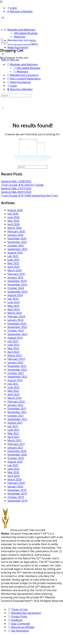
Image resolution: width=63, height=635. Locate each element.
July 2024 (12, 299)
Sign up (14, 59)
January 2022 (15, 405)
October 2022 (15, 373)
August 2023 (15, 337)
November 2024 (17, 284)
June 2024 (13, 302)
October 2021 (15, 415)
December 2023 (16, 323)
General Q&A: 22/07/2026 (16, 188)
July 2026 (12, 213)
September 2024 (17, 291)
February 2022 (16, 401)
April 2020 (13, 476)
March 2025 (14, 270)
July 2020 (12, 465)
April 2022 (13, 394)
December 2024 (16, 281)
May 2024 (13, 306)
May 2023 (13, 348)
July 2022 (12, 384)
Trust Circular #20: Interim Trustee (22, 185)
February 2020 (16, 483)
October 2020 (15, 458)
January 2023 (15, 362)
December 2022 (16, 366)
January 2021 (15, 447)
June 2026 (13, 217)
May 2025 (13, 263)
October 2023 (15, 330)
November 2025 (17, 242)
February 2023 (16, 359)
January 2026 (15, 235)
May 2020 (13, 472)
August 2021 (15, 423)
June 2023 (13, 345)
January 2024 (15, 320)
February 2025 (16, 274)
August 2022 (15, 380)
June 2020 (13, 469)
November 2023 (17, 327)
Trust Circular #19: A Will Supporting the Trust (29, 195)
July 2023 (12, 341)
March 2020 (14, 479)
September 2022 (17, 376)
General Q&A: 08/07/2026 (16, 192)
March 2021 (14, 440)
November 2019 (17, 493)
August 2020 (15, 461)
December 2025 (16, 238)
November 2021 (17, 412)
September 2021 (17, 419)
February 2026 (16, 231)
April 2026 (13, 224)
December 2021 (16, 408)
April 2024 (13, 309)
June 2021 (13, 430)
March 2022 (14, 398)
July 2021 (12, 426)
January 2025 (15, 277)
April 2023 (13, 352)
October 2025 (15, 245)
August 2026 (15, 210)
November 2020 (17, 454)
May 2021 (13, 433)
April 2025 (13, 267)
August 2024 (15, 295)
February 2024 (16, 316)
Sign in (5, 59)
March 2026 (14, 228)
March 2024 (14, 313)
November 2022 (17, 369)
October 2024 (15, 288)
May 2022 (13, 391)
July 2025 (12, 256)
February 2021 (16, 444)
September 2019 (17, 500)
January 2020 (15, 486)
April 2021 (13, 437)
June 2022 (13, 387)
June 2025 (13, 260)
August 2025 (15, 252)
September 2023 (17, 334)
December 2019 (16, 490)
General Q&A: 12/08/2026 (16, 181)
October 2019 (15, 497)
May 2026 (13, 221)
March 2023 (14, 355)
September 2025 (17, 249)
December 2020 (16, 451)
